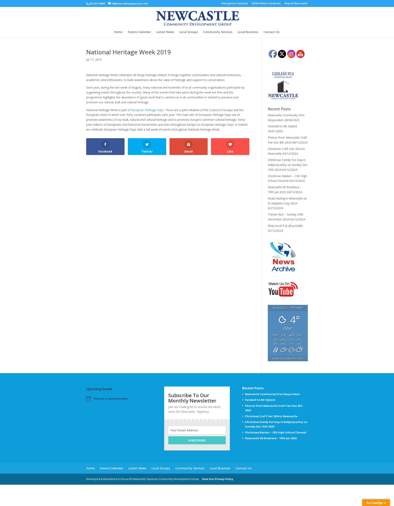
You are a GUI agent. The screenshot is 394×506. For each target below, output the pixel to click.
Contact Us (271, 32)
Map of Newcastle (296, 3)
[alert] (110, 398)
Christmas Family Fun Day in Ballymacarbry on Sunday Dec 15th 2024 (288, 165)
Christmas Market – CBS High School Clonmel (275, 432)
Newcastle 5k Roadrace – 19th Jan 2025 (271, 438)
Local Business (248, 32)
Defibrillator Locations (266, 3)
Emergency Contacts (234, 3)
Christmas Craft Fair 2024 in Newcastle (271, 416)
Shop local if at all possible (285, 226)
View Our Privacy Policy (216, 479)
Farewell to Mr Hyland (282, 126)
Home (118, 32)
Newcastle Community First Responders (272, 394)
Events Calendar (139, 32)
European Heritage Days (147, 110)
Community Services (217, 32)
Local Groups (188, 32)
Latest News (165, 32)
